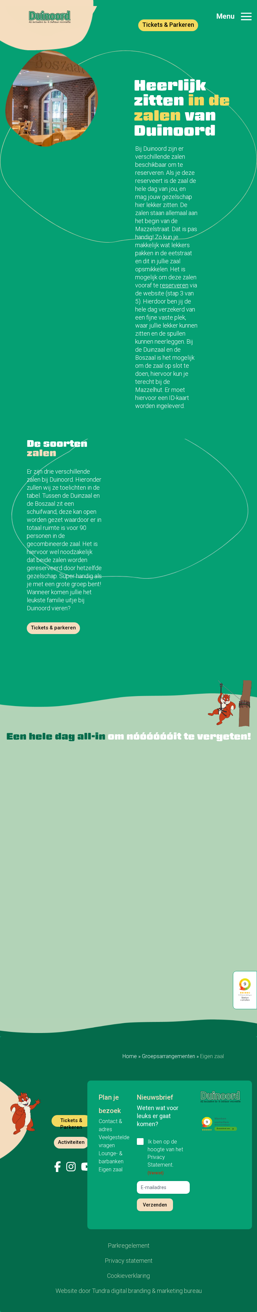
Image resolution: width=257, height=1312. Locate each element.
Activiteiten (71, 1142)
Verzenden (155, 1204)
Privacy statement (129, 1260)
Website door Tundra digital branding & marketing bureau (129, 1290)
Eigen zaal (110, 1169)
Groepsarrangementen (168, 1056)
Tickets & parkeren (53, 628)
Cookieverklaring (128, 1275)
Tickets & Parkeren (168, 24)
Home (129, 1056)
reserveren (174, 285)
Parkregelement (129, 1245)
